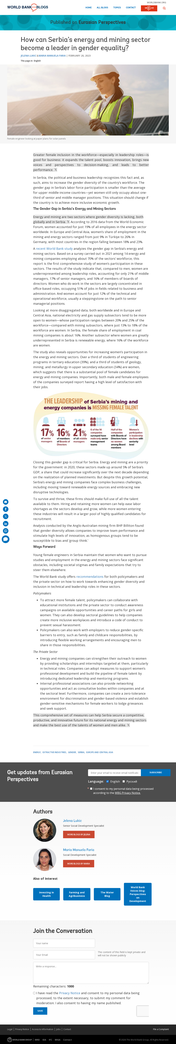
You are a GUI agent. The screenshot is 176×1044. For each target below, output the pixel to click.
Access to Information (42, 1029)
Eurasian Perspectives (102, 22)
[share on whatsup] (5, 531)
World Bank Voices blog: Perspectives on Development (137, 894)
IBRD (37, 1039)
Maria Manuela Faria (52, 55)
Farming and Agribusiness (77, 894)
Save (40, 1011)
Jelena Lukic (28, 55)
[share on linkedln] (5, 523)
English (37, 60)
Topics (117, 8)
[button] (164, 8)
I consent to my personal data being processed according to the (123, 791)
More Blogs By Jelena (78, 834)
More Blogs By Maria (78, 863)
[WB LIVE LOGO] (149, 8)
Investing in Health (46, 894)
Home (88, 8)
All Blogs (102, 8)
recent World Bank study (54, 248)
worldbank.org (156, 2)
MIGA (57, 1039)
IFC (50, 1039)
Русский (131, 781)
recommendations (89, 576)
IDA (44, 1039)
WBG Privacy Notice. (128, 793)
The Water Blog (107, 894)
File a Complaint (161, 1029)
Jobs (58, 1029)
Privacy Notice (69, 993)
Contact (131, 8)
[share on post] (5, 516)
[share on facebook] (5, 509)
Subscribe (156, 772)
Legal (9, 1029)
